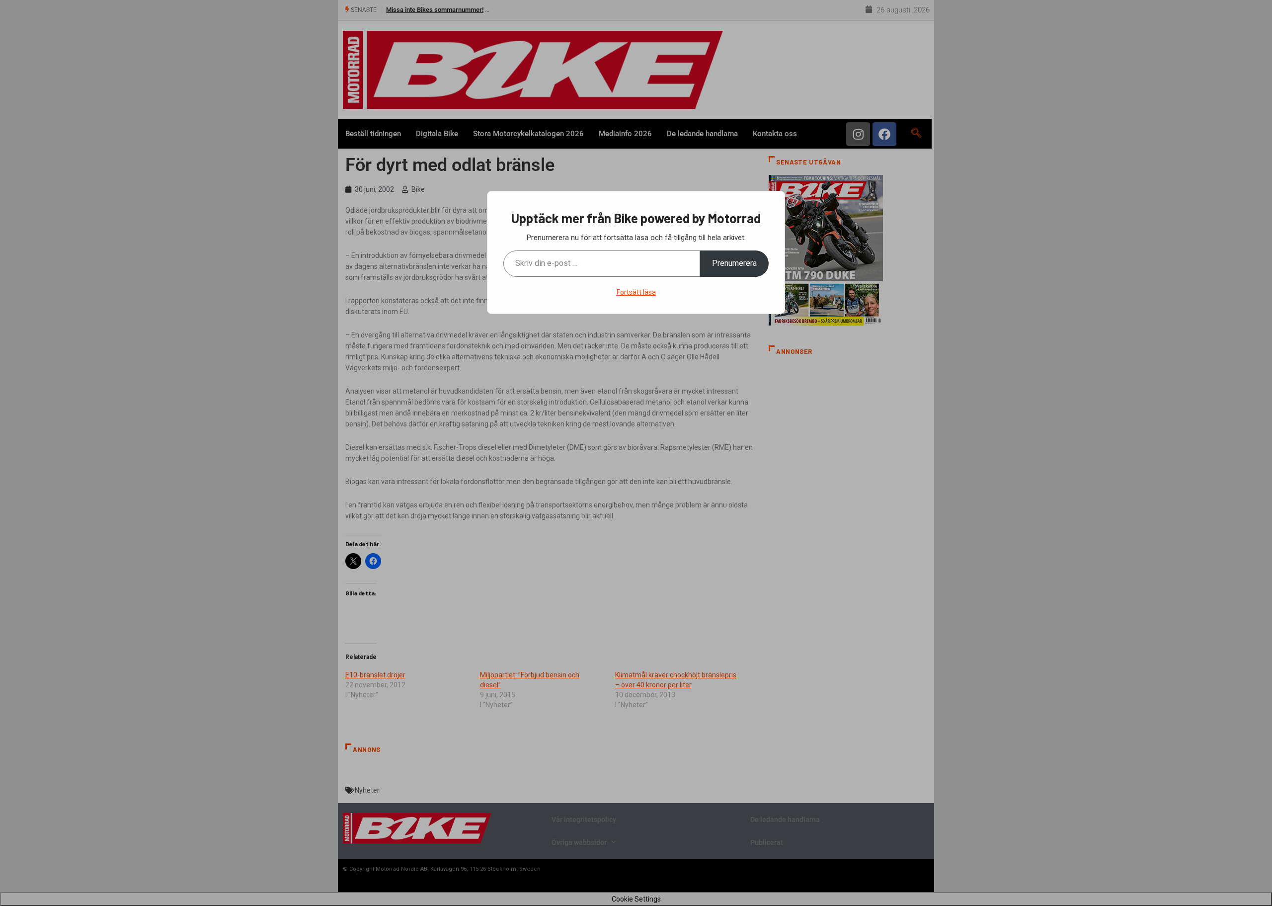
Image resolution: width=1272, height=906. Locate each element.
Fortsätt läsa (636, 292)
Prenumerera (734, 263)
